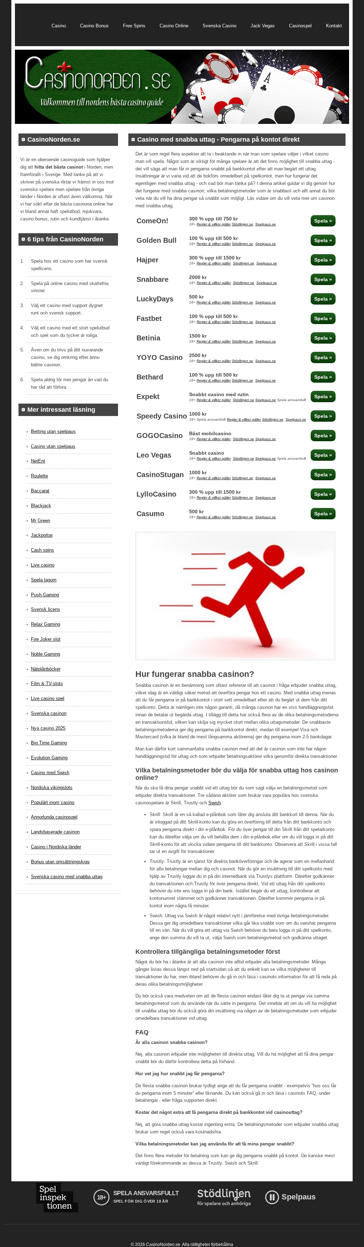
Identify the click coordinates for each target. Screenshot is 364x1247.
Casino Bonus (94, 25)
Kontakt (334, 25)
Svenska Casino (219, 25)
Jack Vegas (263, 25)
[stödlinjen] (224, 1197)
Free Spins (134, 25)
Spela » (323, 221)
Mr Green (40, 520)
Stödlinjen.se (242, 224)
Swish (214, 802)
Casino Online (174, 25)
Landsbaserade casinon (55, 832)
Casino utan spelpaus (53, 446)
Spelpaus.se (265, 224)
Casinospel (300, 25)
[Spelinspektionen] (57, 1197)
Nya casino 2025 (48, 728)
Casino (59, 25)
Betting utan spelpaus (53, 431)
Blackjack (41, 505)
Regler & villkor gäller (214, 224)
